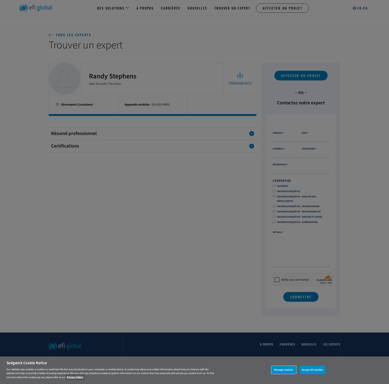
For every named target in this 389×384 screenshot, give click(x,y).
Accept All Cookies (312, 369)
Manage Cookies (283, 369)
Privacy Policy (75, 377)
